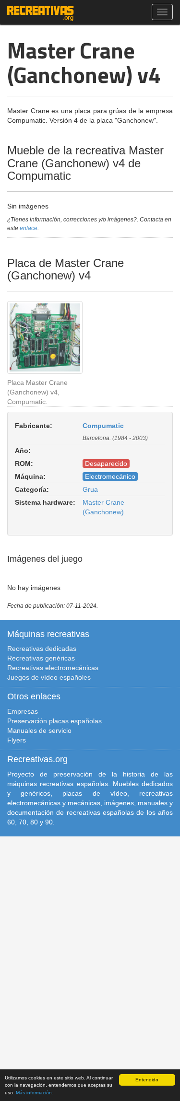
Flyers (16, 740)
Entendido (146, 1079)
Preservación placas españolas (54, 721)
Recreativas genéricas (41, 658)
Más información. (34, 1092)
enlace (28, 228)
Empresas (22, 711)
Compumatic (103, 425)
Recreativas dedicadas (41, 648)
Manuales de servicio (39, 730)
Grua (90, 489)
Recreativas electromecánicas (52, 668)
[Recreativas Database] (40, 12)
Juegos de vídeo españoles (49, 677)
